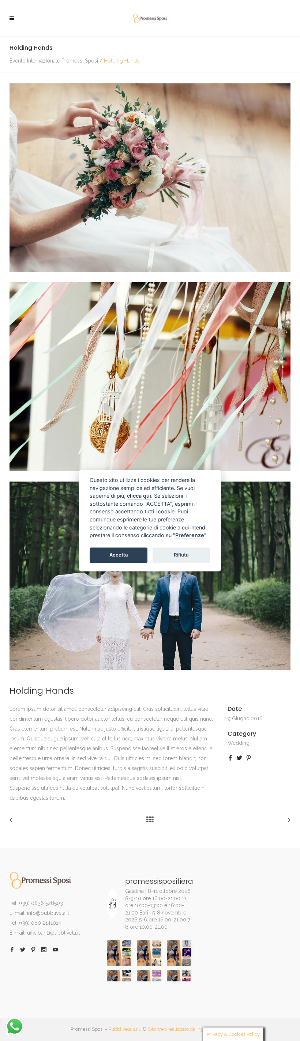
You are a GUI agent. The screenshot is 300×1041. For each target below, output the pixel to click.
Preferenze (189, 535)
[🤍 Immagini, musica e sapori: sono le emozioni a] (180, 953)
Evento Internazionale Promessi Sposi (54, 60)
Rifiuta (181, 555)
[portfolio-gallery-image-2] (150, 469)
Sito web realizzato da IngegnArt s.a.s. (189, 1029)
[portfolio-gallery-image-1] (150, 270)
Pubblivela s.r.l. (124, 1029)
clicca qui (139, 496)
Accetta (118, 555)
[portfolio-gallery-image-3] (150, 668)
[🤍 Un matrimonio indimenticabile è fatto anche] (120, 953)
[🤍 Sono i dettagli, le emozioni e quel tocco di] (150, 953)
